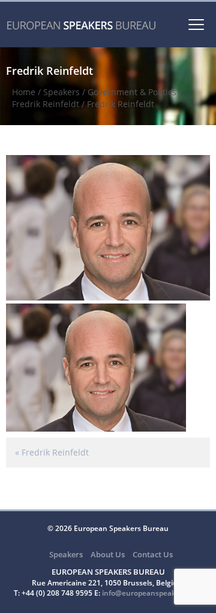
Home (23, 92)
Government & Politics (132, 92)
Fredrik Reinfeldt (45, 104)
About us (108, 554)
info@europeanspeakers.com (152, 593)
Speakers (61, 92)
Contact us (153, 554)
